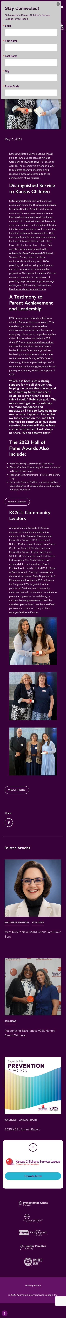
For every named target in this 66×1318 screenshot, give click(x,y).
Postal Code (12, 86)
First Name (11, 41)
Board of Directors (37, 536)
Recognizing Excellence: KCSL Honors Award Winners (30, 1033)
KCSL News (38, 922)
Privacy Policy (33, 1285)
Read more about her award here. (27, 289)
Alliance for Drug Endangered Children (30, 253)
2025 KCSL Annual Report (23, 1129)
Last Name (11, 56)
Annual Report (28, 1119)
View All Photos (16, 790)
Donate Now (33, 1176)
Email (8, 25)
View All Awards (17, 501)
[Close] (58, 4)
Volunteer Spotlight (17, 922)
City (7, 71)
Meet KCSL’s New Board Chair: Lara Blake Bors (33, 934)
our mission (33, 178)
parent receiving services (40, 342)
